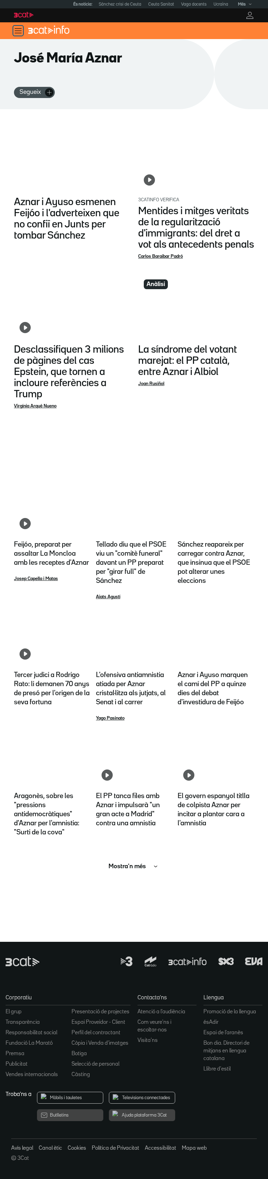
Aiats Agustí (108, 597)
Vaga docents (194, 4)
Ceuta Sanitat (161, 4)
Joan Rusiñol (151, 384)
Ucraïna (221, 4)
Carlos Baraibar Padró (160, 256)
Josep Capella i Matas (36, 579)
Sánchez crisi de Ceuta (120, 4)
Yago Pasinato (110, 718)
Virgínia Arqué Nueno (35, 406)
